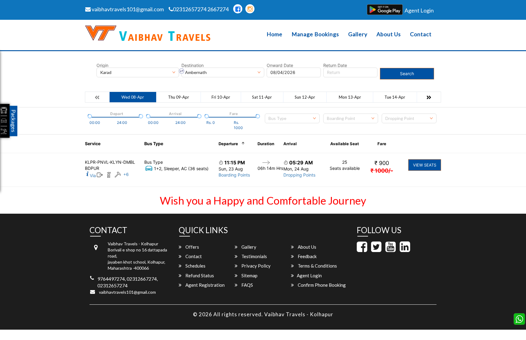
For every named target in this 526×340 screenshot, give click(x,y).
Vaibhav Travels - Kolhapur (298, 314)
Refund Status (199, 275)
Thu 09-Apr (178, 97)
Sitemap (249, 275)
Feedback (307, 256)
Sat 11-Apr (262, 97)
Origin (102, 65)
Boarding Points (234, 174)
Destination (192, 65)
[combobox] (292, 118)
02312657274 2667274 (201, 9)
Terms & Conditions (317, 265)
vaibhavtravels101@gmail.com (127, 9)
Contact (421, 34)
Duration (266, 143)
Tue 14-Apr (394, 97)
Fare (381, 143)
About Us (389, 34)
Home (274, 34)
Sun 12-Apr (305, 97)
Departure (228, 143)
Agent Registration (204, 285)
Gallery (357, 34)
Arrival (290, 143)
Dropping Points (299, 174)
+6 (126, 174)
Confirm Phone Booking (321, 285)
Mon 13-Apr (350, 97)
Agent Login (419, 10)
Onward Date (280, 65)
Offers (191, 247)
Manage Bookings (315, 34)
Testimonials (253, 256)
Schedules (194, 265)
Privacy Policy (255, 265)
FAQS (246, 285)
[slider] (89, 115)
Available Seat (344, 143)
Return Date (335, 65)
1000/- (381, 170)
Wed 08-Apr (132, 97)
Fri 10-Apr (221, 97)
